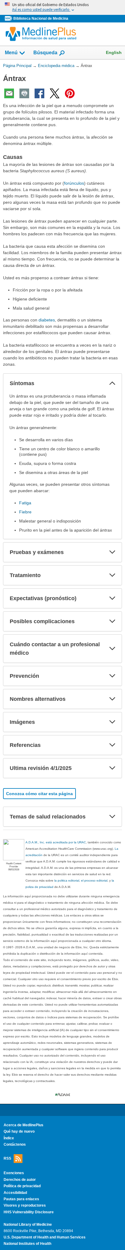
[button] (112, 383)
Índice (9, 1138)
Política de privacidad (22, 1186)
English (114, 52)
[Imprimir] (24, 93)
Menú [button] (11, 52)
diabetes (47, 320)
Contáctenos (15, 1144)
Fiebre (25, 511)
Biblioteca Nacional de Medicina (40, 18)
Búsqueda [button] (45, 52)
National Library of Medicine (28, 1224)
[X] (55, 93)
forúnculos (74, 183)
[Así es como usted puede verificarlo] (62, 7)
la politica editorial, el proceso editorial (80, 880)
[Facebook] (39, 93)
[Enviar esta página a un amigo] (9, 93)
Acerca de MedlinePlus (23, 1125)
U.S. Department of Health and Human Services (45, 1237)
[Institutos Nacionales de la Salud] (9, 18)
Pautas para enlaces (21, 1199)
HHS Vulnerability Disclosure (29, 1212)
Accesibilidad (15, 1193)
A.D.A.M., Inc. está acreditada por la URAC (55, 842)
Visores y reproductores (25, 1205)
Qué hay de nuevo (19, 1131)
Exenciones (14, 1173)
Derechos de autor (20, 1180)
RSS (7, 1158)
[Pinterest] (70, 93)
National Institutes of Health (27, 1244)
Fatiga (25, 502)
